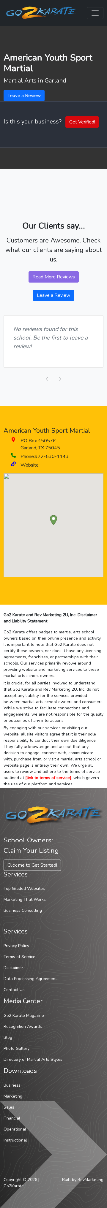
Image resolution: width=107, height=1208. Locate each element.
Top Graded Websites (24, 888)
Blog (8, 1037)
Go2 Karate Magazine (24, 1015)
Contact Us (14, 990)
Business (12, 1085)
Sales (9, 1107)
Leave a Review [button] (24, 95)
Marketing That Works (25, 899)
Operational (15, 1129)
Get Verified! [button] (82, 122)
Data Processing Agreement (30, 979)
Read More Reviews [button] (53, 277)
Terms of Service (19, 957)
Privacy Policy (16, 946)
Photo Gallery (16, 1048)
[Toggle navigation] (95, 13)
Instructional (15, 1140)
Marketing (13, 1096)
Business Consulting (23, 910)
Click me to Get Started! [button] (32, 865)
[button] (53, 520)
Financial (12, 1118)
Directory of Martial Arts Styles (33, 1059)
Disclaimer (13, 968)
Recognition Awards (23, 1026)
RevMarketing (90, 1179)
